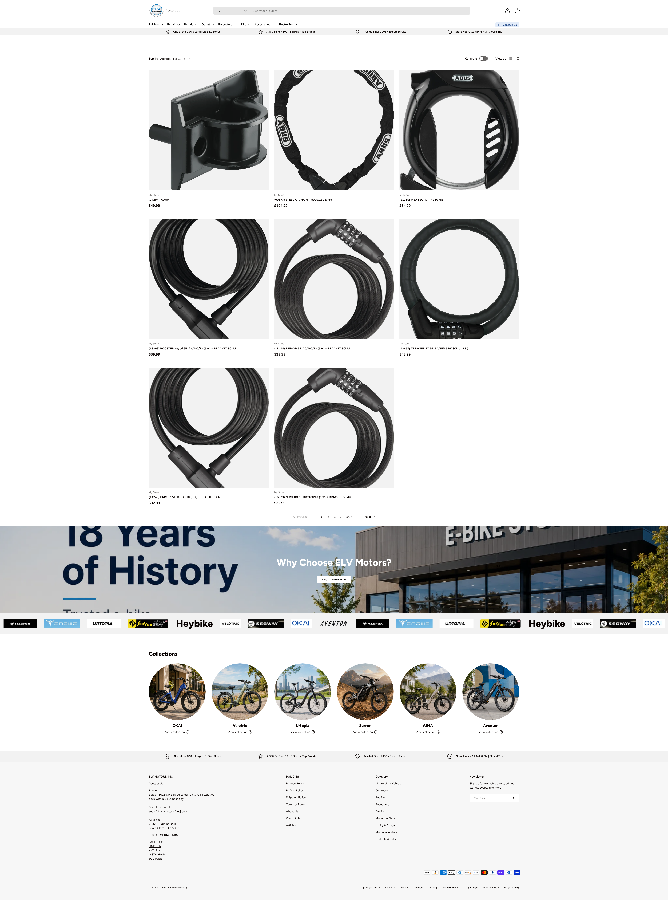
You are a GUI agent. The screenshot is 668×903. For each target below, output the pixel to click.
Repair (171, 24)
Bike (243, 24)
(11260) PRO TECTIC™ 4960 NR (421, 199)
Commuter (382, 790)
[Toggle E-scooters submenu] (235, 25)
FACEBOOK (156, 842)
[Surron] (365, 691)
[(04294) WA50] (209, 130)
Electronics (286, 24)
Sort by (153, 58)
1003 (348, 516)
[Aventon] (490, 691)
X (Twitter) (155, 850)
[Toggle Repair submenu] (178, 25)
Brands (188, 24)
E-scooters (225, 24)
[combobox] (341, 11)
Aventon (490, 725)
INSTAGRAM (157, 854)
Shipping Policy (296, 797)
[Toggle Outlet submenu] (213, 25)
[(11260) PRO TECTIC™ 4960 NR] (459, 130)
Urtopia (302, 725)
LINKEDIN (155, 846)
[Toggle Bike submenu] (249, 25)
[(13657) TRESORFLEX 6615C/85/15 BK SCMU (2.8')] (459, 279)
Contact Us (173, 10)
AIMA (428, 725)
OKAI (177, 725)
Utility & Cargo (385, 825)
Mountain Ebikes (386, 818)
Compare (471, 58)
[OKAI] (177, 691)
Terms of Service (296, 804)
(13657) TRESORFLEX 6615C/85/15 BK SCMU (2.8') (433, 348)
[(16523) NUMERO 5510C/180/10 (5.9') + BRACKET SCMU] (334, 428)
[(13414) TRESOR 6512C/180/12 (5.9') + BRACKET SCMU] (334, 279)
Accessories (262, 24)
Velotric (240, 725)
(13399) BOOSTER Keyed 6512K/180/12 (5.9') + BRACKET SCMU (192, 348)
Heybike (95, 623)
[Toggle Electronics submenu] (295, 25)
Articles (291, 825)
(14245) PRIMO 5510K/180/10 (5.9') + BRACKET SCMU (186, 497)
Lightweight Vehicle (388, 783)
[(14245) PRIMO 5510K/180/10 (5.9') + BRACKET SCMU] (209, 428)
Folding (380, 811)
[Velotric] (240, 691)
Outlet (206, 24)
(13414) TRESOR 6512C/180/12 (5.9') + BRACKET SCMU (312, 348)
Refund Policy (295, 790)
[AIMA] (428, 691)
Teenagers (382, 804)
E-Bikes (154, 24)
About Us (292, 811)
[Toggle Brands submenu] (196, 25)
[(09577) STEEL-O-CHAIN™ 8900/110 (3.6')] (334, 130)
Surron (365, 725)
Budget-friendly (386, 839)
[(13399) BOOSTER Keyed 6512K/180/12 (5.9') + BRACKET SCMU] (209, 279)
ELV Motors (161, 887)
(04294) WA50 (159, 199)
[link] (300, 517)
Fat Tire (381, 797)
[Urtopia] (302, 691)
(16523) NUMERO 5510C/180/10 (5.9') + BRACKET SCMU (312, 497)
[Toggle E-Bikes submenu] (162, 25)
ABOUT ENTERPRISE (334, 579)
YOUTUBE (155, 858)
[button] (517, 10)
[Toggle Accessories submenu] (273, 25)
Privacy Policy (295, 783)
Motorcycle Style (386, 832)
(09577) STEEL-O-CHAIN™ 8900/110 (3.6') (303, 199)
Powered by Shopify (177, 887)
